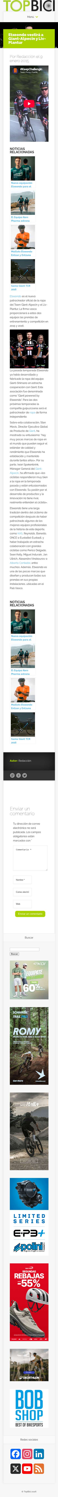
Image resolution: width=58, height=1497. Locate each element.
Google (12, 775)
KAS (20, 533)
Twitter (24, 775)
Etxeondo (15, 296)
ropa (32, 412)
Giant (32, 430)
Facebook (18, 775)
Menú (30, 17)
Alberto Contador (20, 562)
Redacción (26, 56)
